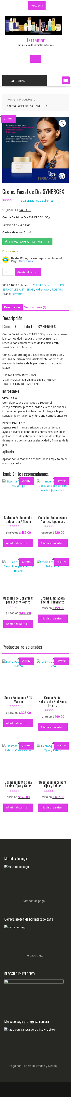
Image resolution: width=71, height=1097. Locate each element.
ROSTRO (57, 289)
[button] (66, 80)
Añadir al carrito (27, 272)
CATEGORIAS (17, 80)
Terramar (35, 40)
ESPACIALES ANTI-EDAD (18, 289)
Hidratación (43, 289)
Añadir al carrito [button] (16, 543)
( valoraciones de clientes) (37, 200)
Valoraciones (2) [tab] (35, 307)
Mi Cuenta (37, 5)
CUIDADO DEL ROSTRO (48, 285)
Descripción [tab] (12, 307)
